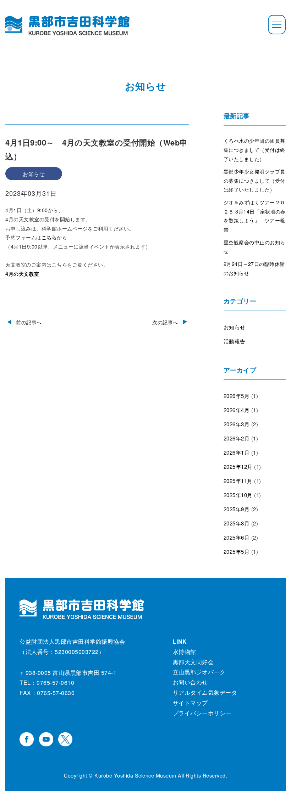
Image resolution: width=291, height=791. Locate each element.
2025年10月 (238, 495)
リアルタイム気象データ (205, 692)
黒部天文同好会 (193, 662)
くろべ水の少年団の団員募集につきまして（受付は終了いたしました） (254, 149)
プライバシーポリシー (202, 713)
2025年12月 (238, 466)
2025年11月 (238, 480)
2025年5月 (237, 551)
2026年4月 (237, 410)
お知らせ (235, 327)
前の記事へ (29, 322)
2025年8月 (237, 523)
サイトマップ (190, 703)
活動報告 (235, 341)
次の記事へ (165, 322)
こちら (49, 237)
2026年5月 (237, 395)
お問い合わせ (190, 682)
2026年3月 (237, 424)
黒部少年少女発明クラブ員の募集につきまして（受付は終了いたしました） (254, 180)
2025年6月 (237, 537)
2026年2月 (237, 438)
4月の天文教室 (22, 273)
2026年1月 (237, 452)
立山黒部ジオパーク (199, 672)
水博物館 (184, 652)
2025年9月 (237, 509)
